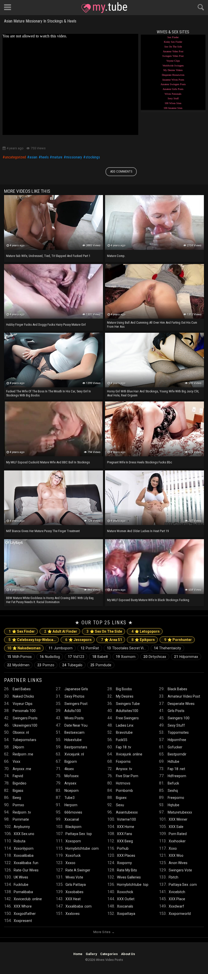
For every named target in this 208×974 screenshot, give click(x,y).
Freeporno (176, 798)
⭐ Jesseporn (78, 640)
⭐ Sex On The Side (104, 631)
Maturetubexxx (180, 812)
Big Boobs (124, 689)
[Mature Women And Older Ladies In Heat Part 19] (154, 497)
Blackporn (73, 827)
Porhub (123, 848)
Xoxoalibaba (23, 855)
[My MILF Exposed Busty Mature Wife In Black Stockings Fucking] (154, 566)
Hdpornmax (186, 657)
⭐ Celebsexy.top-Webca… (32, 640)
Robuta (19, 841)
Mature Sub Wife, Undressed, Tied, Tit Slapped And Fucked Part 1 (48, 256)
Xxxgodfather (25, 914)
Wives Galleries (129, 877)
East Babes (22, 689)
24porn (18, 747)
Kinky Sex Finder (173, 41)
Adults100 (72, 711)
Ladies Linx (124, 725)
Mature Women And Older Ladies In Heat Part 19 (138, 531)
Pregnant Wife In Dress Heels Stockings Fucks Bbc (139, 462)
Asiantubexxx (127, 812)
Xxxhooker (177, 841)
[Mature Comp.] (154, 222)
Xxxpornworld (180, 914)
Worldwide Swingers (173, 65)
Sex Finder (173, 37)
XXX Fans (124, 834)
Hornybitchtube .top (132, 885)
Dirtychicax (154, 657)
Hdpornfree (177, 740)
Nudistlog (50, 657)
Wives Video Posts (104, 7)
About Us (128, 954)
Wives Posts (74, 718)
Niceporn (71, 791)
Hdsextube (73, 740)
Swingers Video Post (173, 56)
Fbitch (173, 877)
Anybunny (22, 827)
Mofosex (71, 776)
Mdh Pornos (19, 657)
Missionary (74, 157)
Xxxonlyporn (23, 848)
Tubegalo (72, 665)
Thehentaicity (167, 648)
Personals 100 (24, 711)
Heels (45, 157)
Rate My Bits (127, 870)
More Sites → (104, 932)
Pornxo (18, 805)
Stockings (92, 157)
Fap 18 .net (176, 769)
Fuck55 (121, 740)
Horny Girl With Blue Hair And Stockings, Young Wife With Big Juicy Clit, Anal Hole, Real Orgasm (153, 393)
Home (77, 954)
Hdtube (173, 761)
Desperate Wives (181, 704)
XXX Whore (23, 906)
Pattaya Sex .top (78, 834)
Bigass (18, 791)
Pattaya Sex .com (183, 885)
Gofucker (175, 747)
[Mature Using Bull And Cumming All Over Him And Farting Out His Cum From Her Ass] (154, 291)
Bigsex (121, 798)
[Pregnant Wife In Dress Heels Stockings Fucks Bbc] (154, 428)
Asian (33, 157)
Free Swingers (127, 718)
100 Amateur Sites (173, 108)
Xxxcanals (125, 906)
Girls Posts (176, 711)
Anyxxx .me (22, 769)
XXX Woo (176, 855)
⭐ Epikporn (143, 640)
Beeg (17, 798)
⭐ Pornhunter (178, 640)
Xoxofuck (73, 855)
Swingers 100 (178, 718)
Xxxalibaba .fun (26, 863)
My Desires (124, 696)
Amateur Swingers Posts (173, 84)
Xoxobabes (74, 892)
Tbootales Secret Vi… (126, 648)
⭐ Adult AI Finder (60, 631)
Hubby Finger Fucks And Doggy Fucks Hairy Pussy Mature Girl (46, 324)
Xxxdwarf (176, 906)
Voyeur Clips (173, 60)
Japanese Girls (76, 689)
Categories (109, 954)
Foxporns (123, 761)
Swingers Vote (180, 870)
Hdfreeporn (177, 776)
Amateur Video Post (173, 51)
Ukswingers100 (25, 725)
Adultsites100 (127, 711)
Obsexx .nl (21, 732)
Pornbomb (124, 791)
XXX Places (126, 855)
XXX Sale (176, 827)
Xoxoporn (73, 841)
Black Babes (177, 689)
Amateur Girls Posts (173, 89)
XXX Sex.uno (24, 834)
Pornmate (21, 819)
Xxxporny (124, 863)
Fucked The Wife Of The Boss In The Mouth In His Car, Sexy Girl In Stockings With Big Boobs (48, 393)
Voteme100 (126, 819)
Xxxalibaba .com (78, 906)
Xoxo (173, 848)
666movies (73, 812)
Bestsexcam (74, 732)
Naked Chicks (23, 696)
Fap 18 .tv (123, 747)
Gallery (91, 954)
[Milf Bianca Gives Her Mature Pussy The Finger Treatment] (53, 497)
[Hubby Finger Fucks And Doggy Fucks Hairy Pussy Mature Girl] (53, 291)
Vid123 (76, 657)
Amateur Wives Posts (173, 79)
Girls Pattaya (75, 885)
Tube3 (69, 798)
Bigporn (70, 761)
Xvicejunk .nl (74, 754)
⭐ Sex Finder (22, 631)
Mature (57, 157)
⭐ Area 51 (111, 640)
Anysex (70, 783)
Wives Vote (74, 877)
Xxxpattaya (126, 914)
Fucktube (21, 885)
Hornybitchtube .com (82, 848)
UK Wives (21, 877)
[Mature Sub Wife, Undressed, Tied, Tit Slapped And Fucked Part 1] (53, 222)
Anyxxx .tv (124, 769)
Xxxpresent (23, 921)
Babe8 (100, 657)
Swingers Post (76, 704)
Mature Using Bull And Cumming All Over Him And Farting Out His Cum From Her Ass (152, 324)
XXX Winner (178, 819)
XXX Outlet (125, 899)
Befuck (173, 783)
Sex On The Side (173, 46)
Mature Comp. (116, 256)
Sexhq (173, 791)
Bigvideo (19, 783)
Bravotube (124, 732)
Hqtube (173, 805)
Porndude (100, 665)
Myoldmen (18, 665)
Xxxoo (70, 863)
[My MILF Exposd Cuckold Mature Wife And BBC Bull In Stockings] (53, 428)
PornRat (89, 648)
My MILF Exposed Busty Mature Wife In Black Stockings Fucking (148, 600)
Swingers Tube (128, 704)
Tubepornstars (24, 740)
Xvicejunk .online (129, 754)
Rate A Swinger (77, 870)
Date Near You (76, 725)
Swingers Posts (25, 718)
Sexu (120, 805)
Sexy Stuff (173, 98)
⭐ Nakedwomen (24, 648)
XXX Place (177, 899)
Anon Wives (178, 863)
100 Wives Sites (173, 103)
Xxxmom (125, 657)
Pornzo (45, 665)
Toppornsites (178, 732)
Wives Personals (173, 93)
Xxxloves (72, 914)
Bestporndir (177, 754)
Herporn (70, 805)
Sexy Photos (74, 696)
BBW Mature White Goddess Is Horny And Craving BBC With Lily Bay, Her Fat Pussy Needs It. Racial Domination (50, 600)
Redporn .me (23, 754)
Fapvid (18, 776)
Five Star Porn (127, 776)
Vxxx (16, 761)
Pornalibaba (23, 892)
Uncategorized (15, 157)
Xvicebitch (177, 892)
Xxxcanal (71, 819)
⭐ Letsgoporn (145, 631)
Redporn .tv (22, 812)
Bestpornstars (75, 747)
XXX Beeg (125, 841)
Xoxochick (125, 892)
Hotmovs (123, 783)
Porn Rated (178, 834)
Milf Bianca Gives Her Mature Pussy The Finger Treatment (43, 531)
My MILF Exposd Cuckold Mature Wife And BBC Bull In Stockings (48, 462)
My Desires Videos (173, 70)
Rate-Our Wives (26, 870)
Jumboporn (60, 648)
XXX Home (125, 827)
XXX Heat (73, 899)
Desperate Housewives (173, 75)
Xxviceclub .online (28, 899)
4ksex (69, 769)
